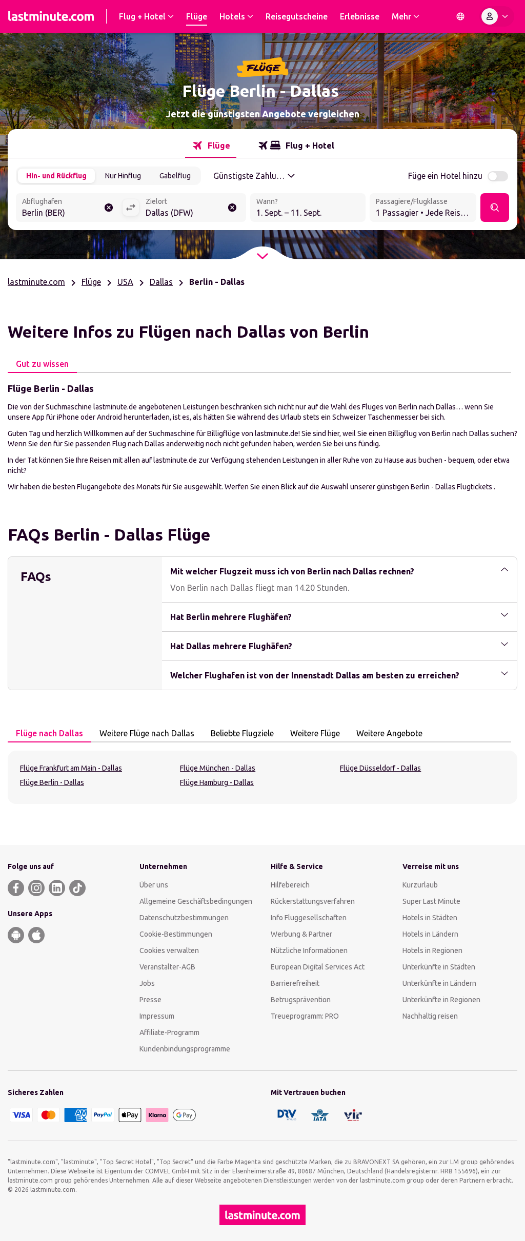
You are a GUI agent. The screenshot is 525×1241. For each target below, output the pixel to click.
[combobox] (69, 208)
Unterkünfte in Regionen (441, 1000)
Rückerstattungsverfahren (313, 901)
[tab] (210, 145)
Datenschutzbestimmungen (184, 918)
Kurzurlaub (420, 885)
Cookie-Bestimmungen (175, 934)
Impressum (156, 1016)
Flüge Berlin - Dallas (52, 782)
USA (125, 281)
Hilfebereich (290, 885)
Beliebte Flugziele (242, 733)
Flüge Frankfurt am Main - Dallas (71, 768)
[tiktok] (77, 888)
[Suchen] (494, 207)
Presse (150, 1000)
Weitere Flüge (315, 733)
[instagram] (36, 888)
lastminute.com (36, 281)
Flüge (91, 281)
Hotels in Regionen (432, 950)
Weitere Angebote (389, 733)
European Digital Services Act (318, 967)
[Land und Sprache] (460, 16)
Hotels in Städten (429, 918)
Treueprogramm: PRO (305, 1016)
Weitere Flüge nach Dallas (146, 733)
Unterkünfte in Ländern (439, 983)
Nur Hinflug (123, 176)
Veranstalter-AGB (167, 967)
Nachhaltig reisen (430, 1016)
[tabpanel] (262, 436)
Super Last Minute (431, 901)
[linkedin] (57, 888)
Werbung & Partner (301, 934)
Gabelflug (175, 176)
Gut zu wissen (42, 363)
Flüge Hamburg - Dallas (217, 782)
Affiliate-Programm (169, 1032)
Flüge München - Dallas (217, 768)
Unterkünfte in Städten (438, 967)
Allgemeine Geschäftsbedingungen (195, 901)
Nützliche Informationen (309, 950)
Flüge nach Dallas (49, 733)
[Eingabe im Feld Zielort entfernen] (232, 207)
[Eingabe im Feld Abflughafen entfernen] (108, 207)
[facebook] (16, 888)
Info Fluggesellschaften (309, 918)
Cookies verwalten (169, 950)
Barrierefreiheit (295, 983)
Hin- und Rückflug (56, 176)
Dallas (161, 281)
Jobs (147, 983)
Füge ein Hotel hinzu (445, 175)
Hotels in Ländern (430, 934)
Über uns (153, 885)
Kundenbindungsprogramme (184, 1049)
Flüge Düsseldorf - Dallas (380, 768)
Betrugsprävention (301, 1000)
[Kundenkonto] (496, 16)
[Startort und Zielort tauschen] (131, 207)
